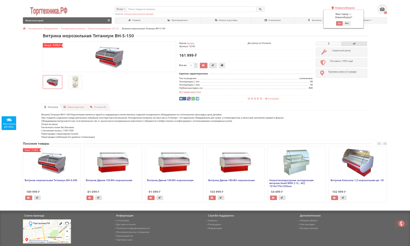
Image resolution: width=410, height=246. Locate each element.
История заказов (309, 228)
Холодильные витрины (73, 28)
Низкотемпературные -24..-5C (103, 28)
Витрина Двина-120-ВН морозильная (109, 180)
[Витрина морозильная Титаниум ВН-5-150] (109, 56)
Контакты (317, 20)
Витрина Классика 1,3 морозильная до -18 (357, 180)
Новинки (212, 220)
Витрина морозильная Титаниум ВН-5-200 (51, 180)
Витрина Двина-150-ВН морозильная (170, 180)
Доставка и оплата (125, 224)
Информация (215, 228)
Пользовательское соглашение (132, 232)
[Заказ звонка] (401, 223)
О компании (274, 20)
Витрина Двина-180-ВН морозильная (231, 180)
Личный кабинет (308, 220)
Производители (179, 20)
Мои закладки (307, 224)
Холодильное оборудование (43, 28)
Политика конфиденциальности (133, 228)
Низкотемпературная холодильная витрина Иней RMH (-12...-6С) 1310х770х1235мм (291, 183)
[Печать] (222, 65)
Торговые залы (124, 239)
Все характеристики (190, 92)
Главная (136, 20)
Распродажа (214, 224)
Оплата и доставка (227, 20)
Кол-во (183, 65)
